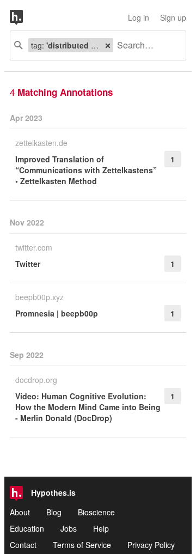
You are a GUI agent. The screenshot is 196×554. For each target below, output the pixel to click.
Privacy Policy (151, 544)
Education (27, 528)
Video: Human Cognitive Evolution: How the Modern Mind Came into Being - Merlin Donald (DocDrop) (88, 407)
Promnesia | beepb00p (56, 313)
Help (101, 528)
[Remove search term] (107, 45)
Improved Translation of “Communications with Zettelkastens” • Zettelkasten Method (86, 170)
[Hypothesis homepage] (24, 17)
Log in (138, 17)
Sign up (173, 17)
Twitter (27, 263)
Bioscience (96, 512)
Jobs (68, 528)
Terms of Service (82, 544)
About (20, 512)
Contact (23, 544)
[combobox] (145, 45)
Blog (54, 512)
